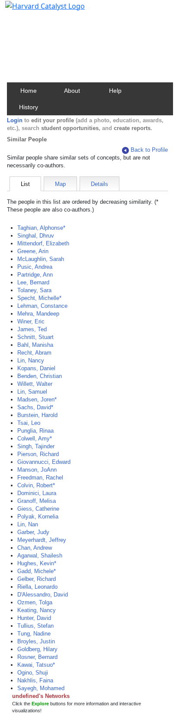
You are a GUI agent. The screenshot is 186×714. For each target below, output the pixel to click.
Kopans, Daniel (36, 368)
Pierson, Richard (38, 454)
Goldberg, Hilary (37, 649)
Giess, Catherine (38, 508)
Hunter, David (34, 618)
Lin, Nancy (30, 360)
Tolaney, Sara (34, 290)
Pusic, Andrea (34, 267)
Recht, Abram (34, 352)
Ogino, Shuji (32, 672)
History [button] (28, 107)
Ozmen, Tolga (34, 602)
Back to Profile (149, 150)
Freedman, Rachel (40, 477)
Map (60, 184)
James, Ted (32, 329)
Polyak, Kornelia (37, 516)
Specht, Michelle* (39, 298)
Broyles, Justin (36, 641)
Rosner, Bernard (37, 657)
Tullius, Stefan (35, 626)
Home (28, 90)
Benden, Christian (39, 376)
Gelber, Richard (36, 579)
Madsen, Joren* (37, 399)
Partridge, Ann (35, 274)
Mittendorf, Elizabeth (43, 243)
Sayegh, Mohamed (40, 688)
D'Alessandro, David (42, 594)
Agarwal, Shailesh (39, 555)
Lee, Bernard (33, 282)
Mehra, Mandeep (38, 313)
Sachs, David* (35, 407)
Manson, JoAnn (37, 469)
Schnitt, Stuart (35, 337)
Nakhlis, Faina (35, 680)
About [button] (72, 90)
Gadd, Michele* (36, 571)
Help (115, 90)
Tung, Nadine (34, 633)
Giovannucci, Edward (44, 462)
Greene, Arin (32, 251)
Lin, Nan (27, 524)
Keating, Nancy (36, 610)
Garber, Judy (33, 532)
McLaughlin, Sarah (40, 259)
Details (99, 184)
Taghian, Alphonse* (41, 228)
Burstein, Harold (37, 415)
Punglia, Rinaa (35, 430)
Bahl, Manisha (35, 345)
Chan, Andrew (34, 547)
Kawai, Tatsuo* (36, 665)
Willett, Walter (34, 384)
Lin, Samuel (32, 391)
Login (14, 120)
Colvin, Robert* (36, 485)
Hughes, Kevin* (36, 563)
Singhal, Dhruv (35, 235)
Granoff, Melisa (36, 501)
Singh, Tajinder (36, 446)
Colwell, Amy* (34, 438)
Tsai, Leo (28, 423)
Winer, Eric (31, 321)
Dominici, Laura (36, 493)
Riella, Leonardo (37, 587)
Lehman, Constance (42, 306)
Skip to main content (36, 10)
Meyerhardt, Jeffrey (41, 540)
